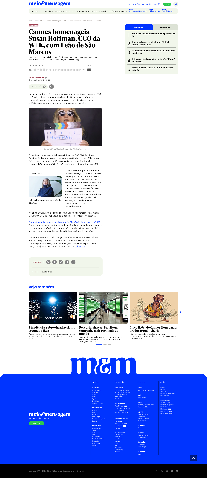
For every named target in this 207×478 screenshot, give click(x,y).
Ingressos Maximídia (138, 11)
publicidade (47, 272)
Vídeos (94, 412)
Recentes (138, 27)
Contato (145, 4)
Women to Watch (98, 11)
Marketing (95, 392)
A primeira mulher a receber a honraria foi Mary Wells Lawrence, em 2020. (65, 221)
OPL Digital (118, 426)
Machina (118, 437)
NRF (93, 435)
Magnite (117, 441)
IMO (116, 421)
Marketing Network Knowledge (144, 415)
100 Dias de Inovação (122, 390)
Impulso (117, 428)
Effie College (155, 11)
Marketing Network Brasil (146, 405)
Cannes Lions (96, 428)
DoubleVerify (119, 450)
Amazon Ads (119, 424)
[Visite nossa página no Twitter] (162, 471)
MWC (94, 432)
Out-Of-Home (119, 410)
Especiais (47, 11)
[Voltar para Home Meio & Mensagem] (50, 4)
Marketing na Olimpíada (122, 392)
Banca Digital (96, 417)
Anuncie (163, 391)
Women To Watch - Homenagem (144, 420)
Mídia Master (142, 398)
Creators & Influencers (122, 408)
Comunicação (39, 21)
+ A (36, 87)
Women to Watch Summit (146, 390)
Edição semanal (82, 11)
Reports (94, 421)
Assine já (36, 423)
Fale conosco (164, 396)
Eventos (58, 11)
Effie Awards (96, 443)
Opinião (94, 399)
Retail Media (167, 11)
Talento (117, 399)
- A (32, 87)
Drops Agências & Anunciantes (121, 396)
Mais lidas (165, 27)
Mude (117, 445)
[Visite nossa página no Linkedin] (172, 471)
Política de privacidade (167, 394)
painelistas (80, 246)
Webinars (95, 415)
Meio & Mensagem (36, 78)
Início (31, 21)
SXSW (94, 430)
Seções (35, 11)
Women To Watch (97, 403)
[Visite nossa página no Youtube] (177, 471)
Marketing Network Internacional (144, 436)
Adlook (117, 452)
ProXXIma (95, 401)
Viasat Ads (118, 439)
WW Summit (96, 437)
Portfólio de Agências (118, 11)
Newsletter (133, 4)
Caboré (94, 445)
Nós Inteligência (120, 432)
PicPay (117, 430)
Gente (94, 397)
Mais (68, 11)
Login (156, 4)
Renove (162, 389)
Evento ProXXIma (98, 439)
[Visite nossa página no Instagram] (167, 471)
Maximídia (95, 441)
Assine (167, 4)
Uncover (117, 443)
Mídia (94, 395)
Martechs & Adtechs (121, 413)
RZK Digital (118, 448)
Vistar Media (119, 435)
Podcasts (95, 410)
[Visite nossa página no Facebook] (156, 471)
